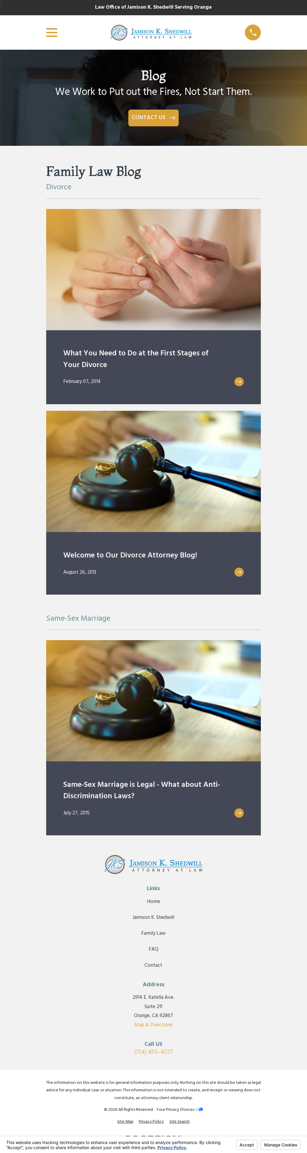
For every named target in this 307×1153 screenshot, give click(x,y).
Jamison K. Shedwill (153, 917)
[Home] (151, 33)
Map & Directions (153, 1025)
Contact (153, 965)
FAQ (153, 949)
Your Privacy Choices (175, 1109)
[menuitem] (125, 1122)
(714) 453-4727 (153, 1051)
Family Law (153, 933)
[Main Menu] (51, 32)
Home (153, 902)
